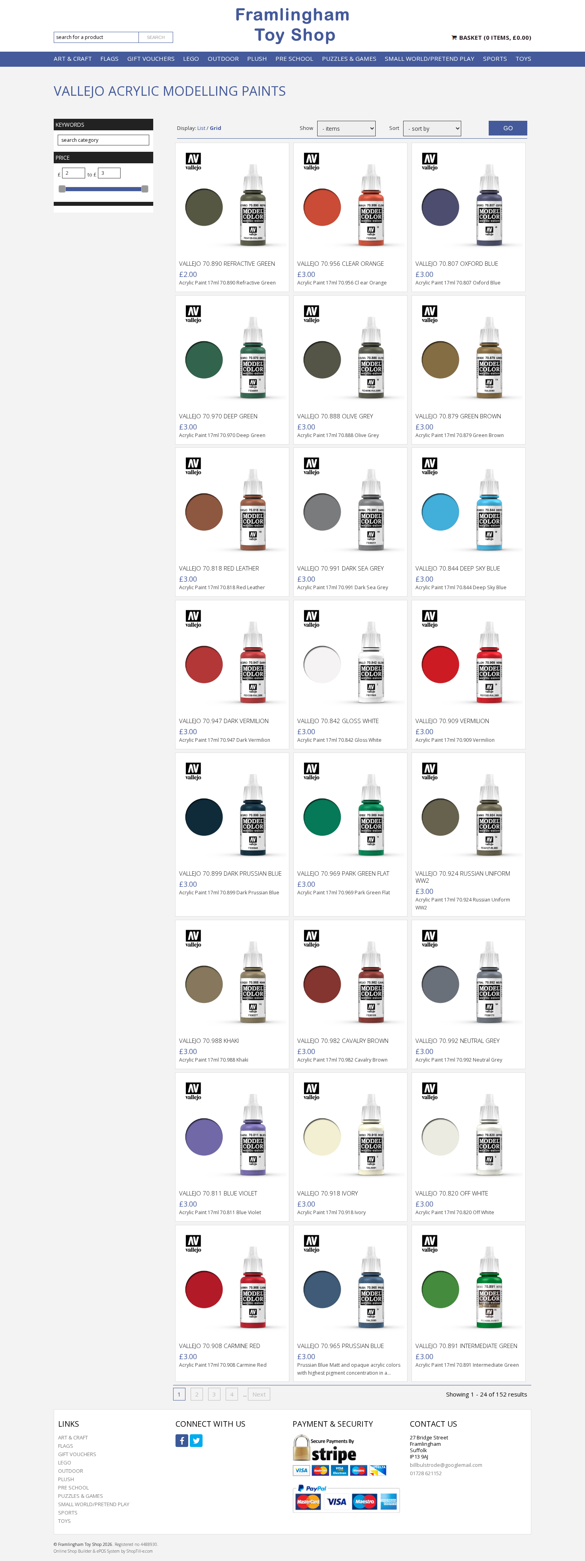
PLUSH (257, 58)
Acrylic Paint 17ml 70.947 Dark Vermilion (224, 740)
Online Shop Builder (73, 1551)
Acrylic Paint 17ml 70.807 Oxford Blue (458, 282)
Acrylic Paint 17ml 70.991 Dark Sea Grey (342, 587)
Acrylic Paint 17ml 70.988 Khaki (213, 1059)
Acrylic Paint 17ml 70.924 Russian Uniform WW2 (462, 903)
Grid (215, 128)
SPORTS (495, 58)
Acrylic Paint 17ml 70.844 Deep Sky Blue (461, 587)
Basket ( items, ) (495, 37)
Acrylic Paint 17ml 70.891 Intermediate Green (467, 1365)
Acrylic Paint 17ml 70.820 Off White (454, 1212)
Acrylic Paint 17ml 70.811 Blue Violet (220, 1212)
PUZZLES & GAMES (349, 58)
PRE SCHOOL (294, 58)
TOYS (523, 58)
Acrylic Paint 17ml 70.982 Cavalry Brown (342, 1059)
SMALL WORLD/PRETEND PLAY (429, 58)
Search (156, 37)
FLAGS (109, 58)
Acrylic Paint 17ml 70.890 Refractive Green (227, 282)
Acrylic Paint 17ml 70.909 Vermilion (455, 740)
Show (306, 128)
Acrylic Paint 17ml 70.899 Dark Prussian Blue (229, 892)
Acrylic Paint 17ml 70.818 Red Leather (222, 587)
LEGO (191, 58)
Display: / (199, 128)
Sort (394, 128)
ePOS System (108, 1551)
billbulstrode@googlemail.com (446, 1464)
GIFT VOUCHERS (151, 58)
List (201, 128)
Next (259, 1394)
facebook (182, 1440)
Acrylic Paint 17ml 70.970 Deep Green (222, 435)
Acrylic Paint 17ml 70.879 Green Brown (459, 435)
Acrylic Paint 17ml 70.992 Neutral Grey (458, 1059)
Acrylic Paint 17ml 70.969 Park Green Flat (343, 892)
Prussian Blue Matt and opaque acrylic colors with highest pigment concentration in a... (348, 1369)
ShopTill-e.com (140, 1551)
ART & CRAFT (73, 58)
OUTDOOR (223, 58)
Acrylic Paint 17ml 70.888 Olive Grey (338, 435)
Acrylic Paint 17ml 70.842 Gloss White (339, 740)
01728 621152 (426, 1473)
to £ (91, 174)
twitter (196, 1440)
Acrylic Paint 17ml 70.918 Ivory (332, 1212)
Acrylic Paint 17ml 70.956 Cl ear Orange (342, 282)
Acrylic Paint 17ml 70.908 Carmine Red (223, 1365)
